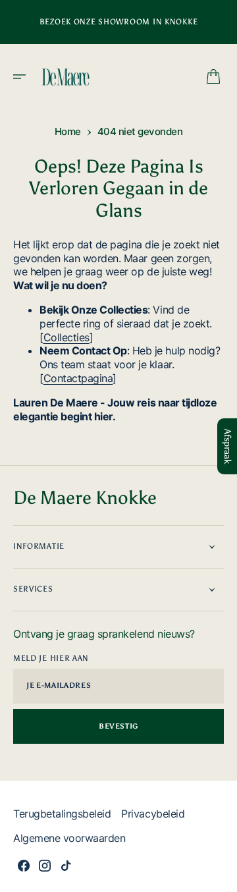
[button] (23, 76)
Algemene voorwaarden (69, 838)
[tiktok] (65, 865)
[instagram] (44, 865)
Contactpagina (78, 378)
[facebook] (23, 865)
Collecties (66, 337)
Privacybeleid (152, 813)
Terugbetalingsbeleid (62, 813)
